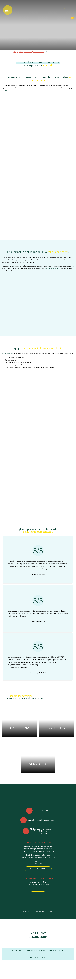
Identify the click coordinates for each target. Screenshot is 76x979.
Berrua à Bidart (16, 950)
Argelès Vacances (58, 950)
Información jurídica (38, 882)
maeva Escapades (7, 353)
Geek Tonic (49, 911)
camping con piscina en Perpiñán (53, 260)
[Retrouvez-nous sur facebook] (68, 7)
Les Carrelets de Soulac (30, 950)
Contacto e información (38, 884)
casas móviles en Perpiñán (52, 268)
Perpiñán (4, 90)
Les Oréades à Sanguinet (38, 957)
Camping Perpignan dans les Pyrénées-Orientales (29, 52)
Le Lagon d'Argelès (45, 950)
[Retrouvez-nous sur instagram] (72, 7)
